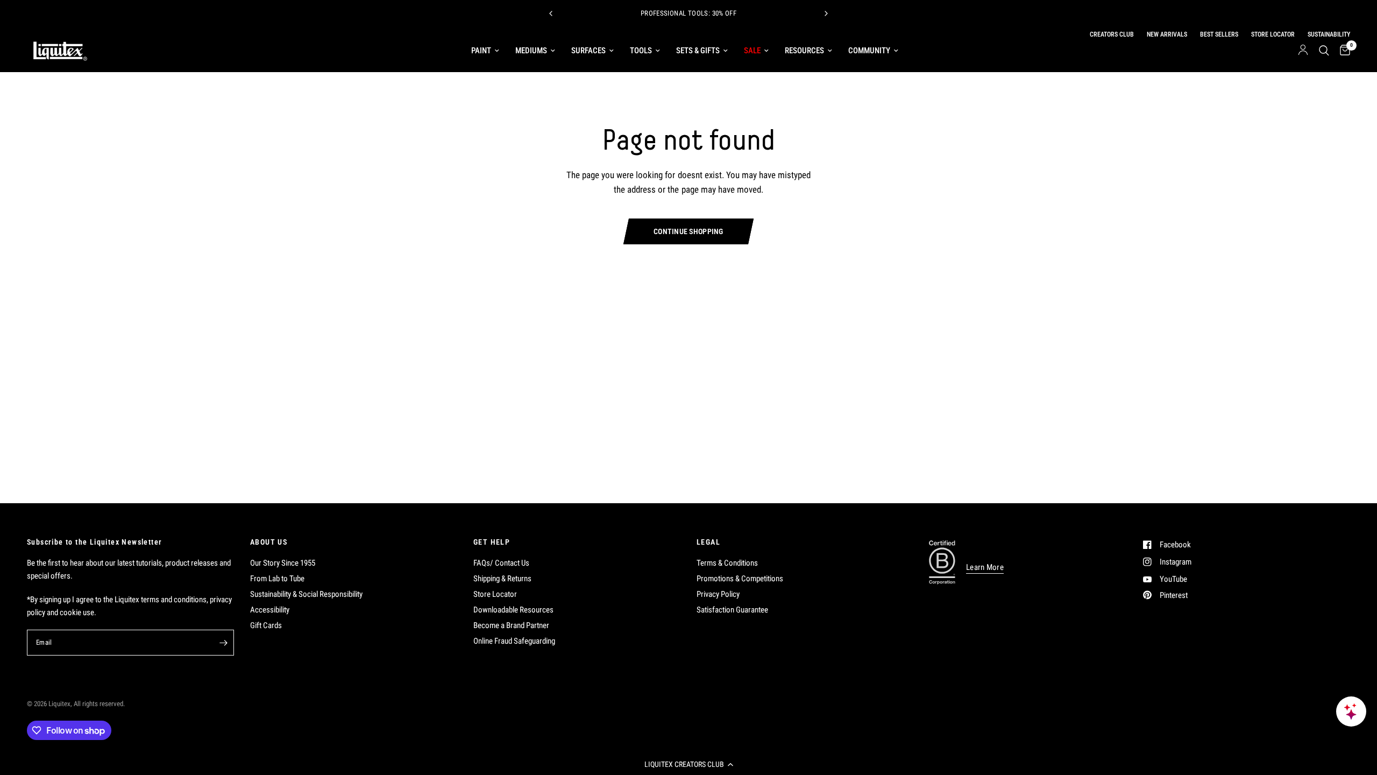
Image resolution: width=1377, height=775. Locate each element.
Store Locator (495, 594)
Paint (481, 50)
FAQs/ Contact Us (501, 563)
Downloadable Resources (513, 610)
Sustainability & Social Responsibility (306, 594)
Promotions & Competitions (740, 578)
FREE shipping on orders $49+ (761, 14)
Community (869, 50)
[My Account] (1303, 50)
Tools (641, 50)
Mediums (531, 50)
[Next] (826, 13)
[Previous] (550, 13)
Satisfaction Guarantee (732, 610)
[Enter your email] (223, 643)
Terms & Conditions (727, 563)
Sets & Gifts (698, 50)
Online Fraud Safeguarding (514, 641)
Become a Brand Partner (511, 625)
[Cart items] (1342, 50)
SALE (752, 50)
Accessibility (269, 610)
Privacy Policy (718, 594)
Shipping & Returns (502, 578)
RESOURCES (804, 50)
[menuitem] (485, 50)
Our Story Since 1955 (282, 563)
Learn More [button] (985, 567)
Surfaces (588, 50)
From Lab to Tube (277, 578)
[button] (688, 764)
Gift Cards (266, 625)
